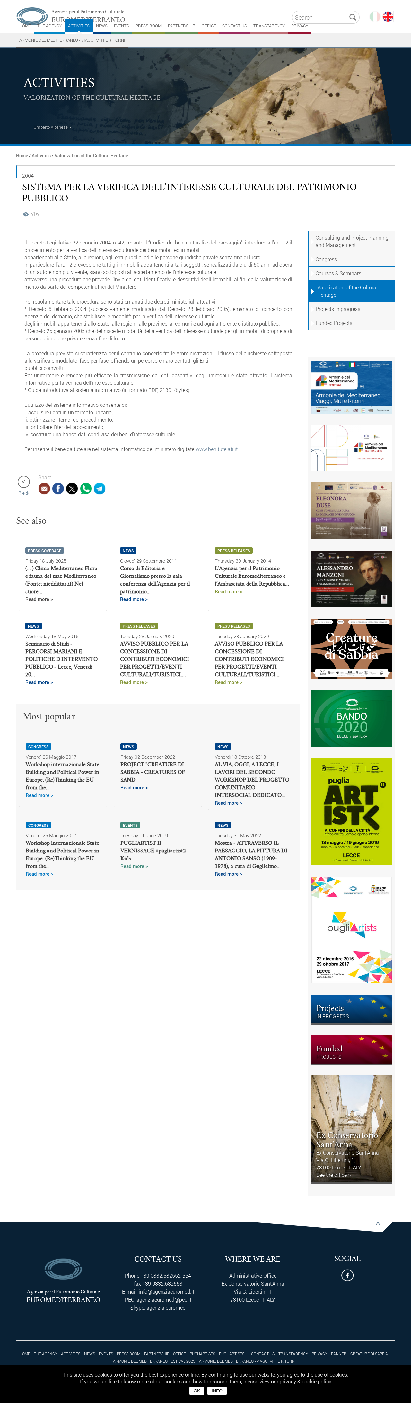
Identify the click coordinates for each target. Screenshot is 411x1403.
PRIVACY (299, 26)
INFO (217, 1390)
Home (22, 155)
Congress (326, 259)
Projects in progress (338, 308)
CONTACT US (234, 26)
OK (197, 1390)
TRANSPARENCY (269, 26)
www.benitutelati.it (217, 449)
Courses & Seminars (338, 273)
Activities (79, 26)
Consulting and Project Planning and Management (352, 241)
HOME (25, 26)
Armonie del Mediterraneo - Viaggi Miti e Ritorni (72, 40)
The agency (49, 26)
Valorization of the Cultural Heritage (91, 155)
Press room (149, 26)
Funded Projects (334, 323)
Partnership (181, 26)
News (102, 26)
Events (121, 26)
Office (209, 26)
